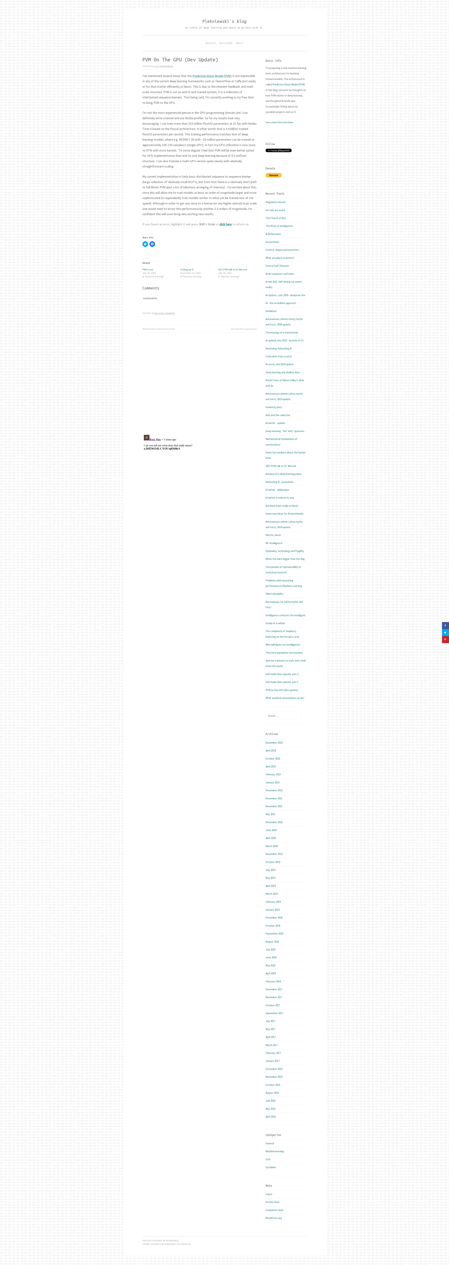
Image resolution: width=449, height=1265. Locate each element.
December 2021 (274, 798)
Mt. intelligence (274, 543)
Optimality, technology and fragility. (285, 551)
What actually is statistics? (280, 257)
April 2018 (271, 973)
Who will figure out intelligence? (283, 644)
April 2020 (271, 838)
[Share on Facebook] (445, 625)
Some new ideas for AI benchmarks (285, 513)
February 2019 (273, 901)
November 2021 (274, 806)
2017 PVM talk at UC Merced (232, 269)
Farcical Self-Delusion (277, 265)
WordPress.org (274, 1218)
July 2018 (270, 949)
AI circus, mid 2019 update (280, 364)
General (270, 1143)
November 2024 (274, 742)
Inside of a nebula (275, 623)
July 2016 (270, 1100)
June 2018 (271, 957)
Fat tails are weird (275, 210)
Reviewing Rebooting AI (279, 348)
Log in (269, 1194)
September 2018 (274, 933)
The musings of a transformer (282, 332)
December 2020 (274, 822)
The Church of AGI (276, 218)
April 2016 (271, 1116)
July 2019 (270, 870)
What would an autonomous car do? (158, 329)
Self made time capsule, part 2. (282, 674)
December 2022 (274, 790)
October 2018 (273, 925)
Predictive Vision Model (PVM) (212, 76)
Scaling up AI (186, 269)
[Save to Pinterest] (445, 639)
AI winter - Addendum (277, 489)
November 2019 (274, 854)
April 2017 (271, 1037)
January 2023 (273, 782)
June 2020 (271, 830)
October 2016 (273, 1085)
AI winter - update (275, 423)
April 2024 (271, 750)
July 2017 (270, 1021)
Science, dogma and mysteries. (282, 249)
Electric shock (273, 535)
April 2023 (271, 766)
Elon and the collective (278, 415)
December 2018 (274, 917)
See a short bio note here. (280, 122)
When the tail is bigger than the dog (285, 559)
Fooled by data (274, 407)
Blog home (226, 43)
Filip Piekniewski (163, 66)
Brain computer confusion (280, 273)
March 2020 (272, 846)
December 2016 (274, 1069)
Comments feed (274, 1210)
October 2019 (273, 862)
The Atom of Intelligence (279, 226)
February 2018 (273, 981)
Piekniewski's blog (224, 21)
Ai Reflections (273, 234)
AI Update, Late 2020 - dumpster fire (285, 295)
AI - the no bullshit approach (281, 303)
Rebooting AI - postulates (280, 482)
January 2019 (273, 909)
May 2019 (270, 877)
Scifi (268, 1159)
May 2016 (270, 1108)
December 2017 (274, 989)
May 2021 (270, 814)
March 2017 (272, 1045)
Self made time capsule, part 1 (244, 329)
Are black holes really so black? (282, 505)
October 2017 (273, 1005)
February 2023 (273, 774)
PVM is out (147, 269)
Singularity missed (275, 202)
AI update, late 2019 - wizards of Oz (285, 340)
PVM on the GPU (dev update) (282, 690)
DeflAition (271, 311)
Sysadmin (271, 1167)
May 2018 (270, 965)
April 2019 (271, 886)
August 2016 (272, 1092)
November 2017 (274, 997)
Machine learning (164, 313)
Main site (210, 43)
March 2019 (272, 893)
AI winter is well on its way (280, 497)
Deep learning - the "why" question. (285, 431)
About (240, 43)
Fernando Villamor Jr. (178, 1244)
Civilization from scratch (279, 356)
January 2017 (273, 1060)
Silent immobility (274, 593)
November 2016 (274, 1076)
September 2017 (274, 1013)
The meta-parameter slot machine (284, 652)
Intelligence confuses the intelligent (286, 615)
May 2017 (270, 1029)
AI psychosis (272, 242)
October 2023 (273, 758)
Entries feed (272, 1202)
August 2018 (272, 941)
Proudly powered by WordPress (160, 1240)
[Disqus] (199, 381)
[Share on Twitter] (445, 632)
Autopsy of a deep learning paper (284, 473)
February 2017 (273, 1053)
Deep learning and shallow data (283, 372)
